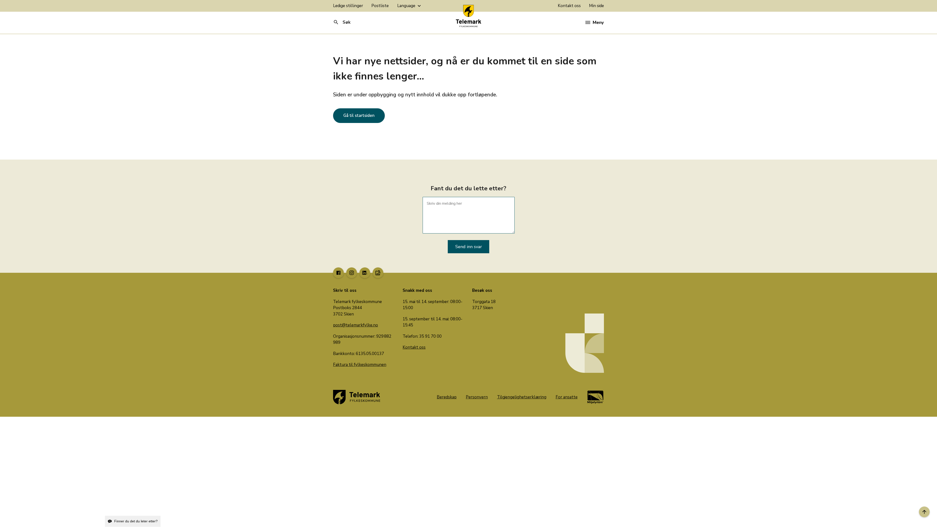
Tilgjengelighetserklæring (521, 397)
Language (409, 6)
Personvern (477, 397)
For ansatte (567, 397)
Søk (341, 22)
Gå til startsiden (359, 115)
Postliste (380, 6)
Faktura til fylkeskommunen (359, 364)
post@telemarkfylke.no (355, 325)
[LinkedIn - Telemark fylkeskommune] (364, 272)
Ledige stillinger (348, 6)
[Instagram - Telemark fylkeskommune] (351, 272)
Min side (596, 6)
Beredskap (447, 397)
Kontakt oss (569, 6)
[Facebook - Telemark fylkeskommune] (338, 272)
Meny (598, 22)
